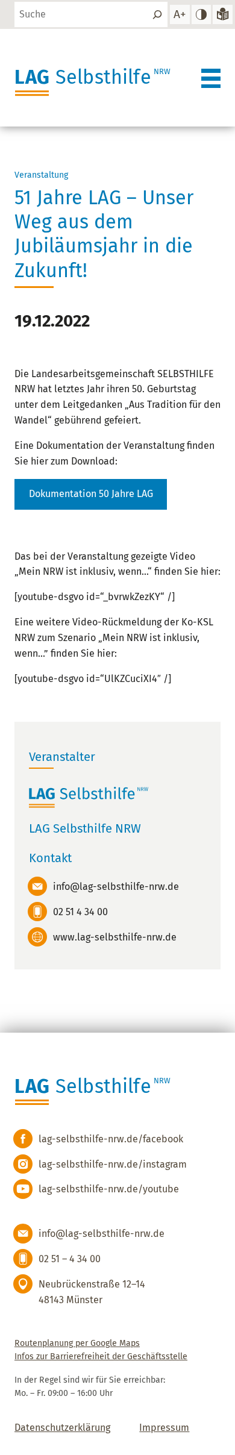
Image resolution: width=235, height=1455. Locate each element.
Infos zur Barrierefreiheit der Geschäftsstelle (100, 1356)
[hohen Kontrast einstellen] (201, 14)
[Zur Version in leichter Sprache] (222, 14)
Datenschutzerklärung (62, 1427)
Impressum (164, 1427)
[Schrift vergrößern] (179, 14)
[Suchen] (157, 14)
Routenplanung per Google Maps (77, 1343)
